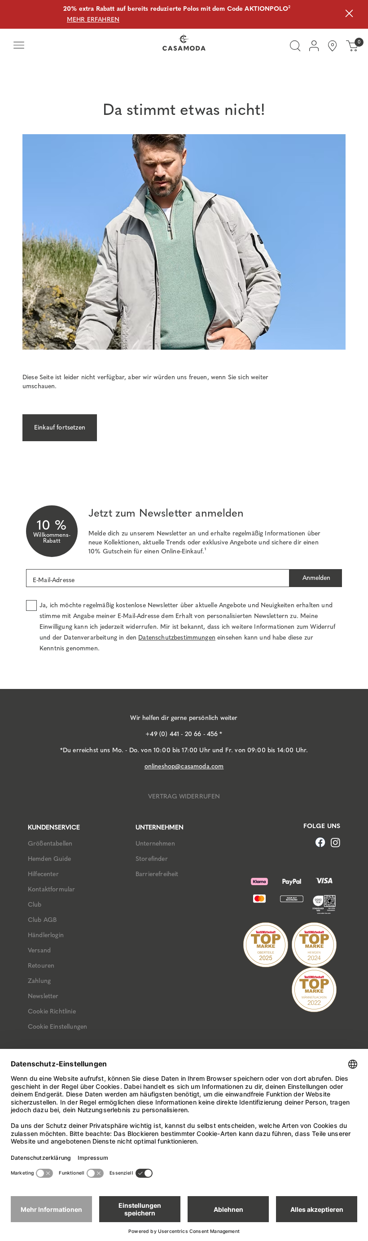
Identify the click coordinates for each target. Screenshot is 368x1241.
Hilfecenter (43, 874)
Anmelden (315, 578)
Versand (39, 950)
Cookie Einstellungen (57, 1027)
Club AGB (42, 920)
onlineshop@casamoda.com (184, 766)
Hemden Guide (49, 859)
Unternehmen (155, 843)
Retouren (41, 965)
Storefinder (152, 859)
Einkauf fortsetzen (59, 427)
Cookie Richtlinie (52, 1011)
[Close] (349, 14)
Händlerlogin (46, 935)
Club (35, 904)
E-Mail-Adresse (53, 580)
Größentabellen (50, 843)
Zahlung (39, 981)
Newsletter (43, 996)
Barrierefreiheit (157, 874)
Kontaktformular (51, 889)
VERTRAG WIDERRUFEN (184, 796)
